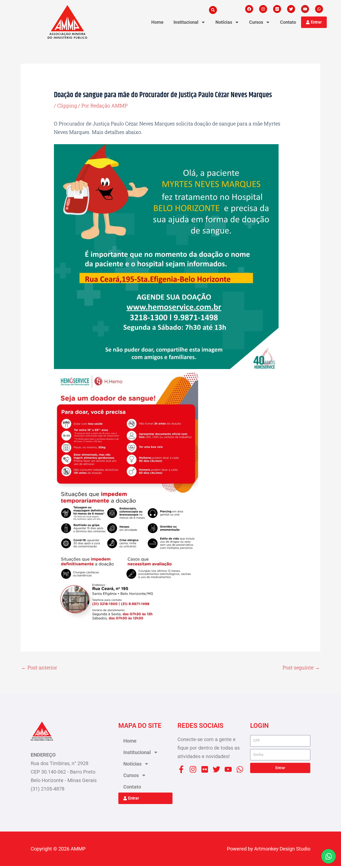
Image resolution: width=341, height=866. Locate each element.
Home (157, 22)
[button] (213, 10)
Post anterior (39, 667)
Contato (288, 22)
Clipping (67, 105)
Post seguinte (301, 667)
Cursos (256, 22)
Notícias (223, 22)
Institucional (185, 22)
